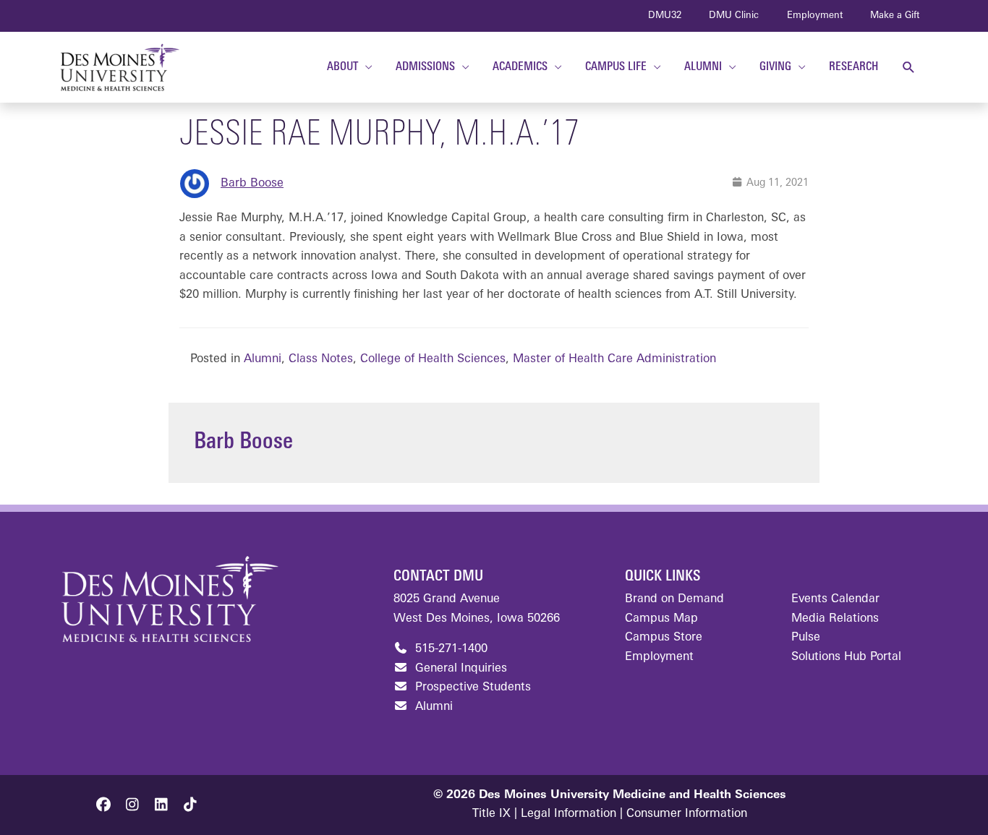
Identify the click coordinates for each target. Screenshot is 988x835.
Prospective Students (471, 687)
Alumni (262, 359)
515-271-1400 (449, 649)
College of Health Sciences (433, 359)
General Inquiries (459, 669)
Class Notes (321, 359)
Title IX (491, 814)
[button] (908, 67)
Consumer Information (686, 814)
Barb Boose (252, 183)
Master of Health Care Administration (614, 359)
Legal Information (568, 814)
